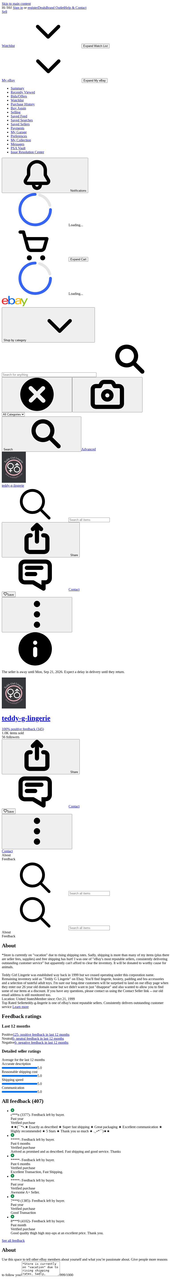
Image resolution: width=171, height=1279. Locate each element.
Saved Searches (22, 120)
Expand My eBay (94, 80)
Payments (17, 128)
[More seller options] (37, 614)
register (33, 8)
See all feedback (13, 1240)
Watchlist (17, 100)
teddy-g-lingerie (13, 485)
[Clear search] (37, 394)
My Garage (19, 132)
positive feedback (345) (23, 729)
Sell (4, 12)
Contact (7, 851)
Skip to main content (16, 4)
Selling (15, 112)
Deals (42, 8)
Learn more (20, 1007)
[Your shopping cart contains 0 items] (35, 259)
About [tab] (6, 855)
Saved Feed (19, 116)
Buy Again (18, 108)
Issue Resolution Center (27, 152)
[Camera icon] (107, 394)
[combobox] (49, 374)
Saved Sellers (20, 124)
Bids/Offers (19, 96)
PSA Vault (18, 148)
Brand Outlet (55, 8)
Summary (17, 88)
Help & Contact (75, 8)
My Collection (21, 140)
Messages (17, 144)
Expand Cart (78, 259)
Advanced (88, 449)
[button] (41, 434)
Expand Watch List (95, 46)
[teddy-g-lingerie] (14, 481)
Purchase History (23, 104)
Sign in (18, 8)
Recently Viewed (23, 92)
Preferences (19, 136)
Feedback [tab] (8, 859)
